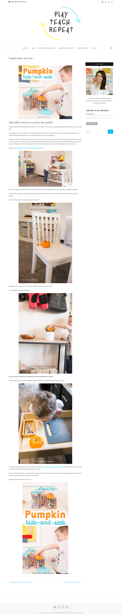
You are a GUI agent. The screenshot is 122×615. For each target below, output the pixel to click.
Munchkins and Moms (19, 46)
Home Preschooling (46, 48)
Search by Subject (66, 48)
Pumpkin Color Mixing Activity (72, 582)
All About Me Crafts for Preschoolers (20, 582)
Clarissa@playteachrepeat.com (18, 1)
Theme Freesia (66, 612)
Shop (34, 48)
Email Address (90, 114)
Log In (94, 48)
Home (25, 48)
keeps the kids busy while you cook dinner (51, 467)
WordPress (80, 612)
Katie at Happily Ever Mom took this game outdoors (28, 148)
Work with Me (83, 48)
